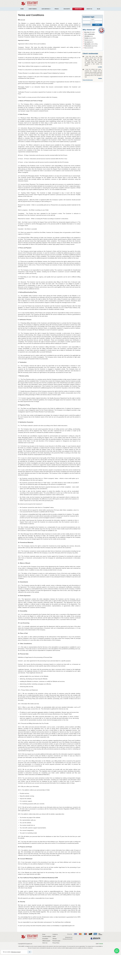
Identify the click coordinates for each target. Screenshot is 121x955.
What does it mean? (16, 952)
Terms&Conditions (46, 936)
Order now (44, 943)
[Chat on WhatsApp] (116, 950)
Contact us (55, 934)
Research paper (56, 940)
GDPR (54, 936)
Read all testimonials (88, 80)
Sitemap (55, 938)
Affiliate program (46, 940)
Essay (43, 934)
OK (29, 952)
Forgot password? (87, 24)
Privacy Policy (56, 943)
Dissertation (45, 938)
